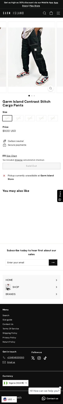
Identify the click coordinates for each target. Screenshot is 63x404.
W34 (19, 119)
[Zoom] (51, 88)
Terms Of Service (11, 328)
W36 (31, 119)
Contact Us (8, 324)
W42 (53, 119)
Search (6, 315)
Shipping (19, 160)
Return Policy (9, 342)
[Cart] (51, 13)
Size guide (7, 319)
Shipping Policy (10, 333)
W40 (42, 119)
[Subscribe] (53, 262)
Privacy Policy (9, 337)
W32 (8, 119)
